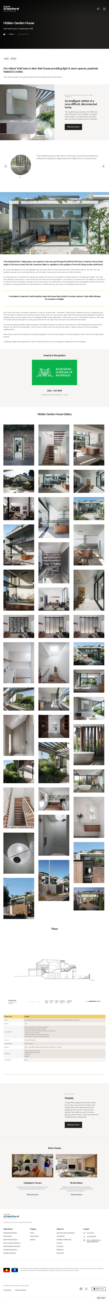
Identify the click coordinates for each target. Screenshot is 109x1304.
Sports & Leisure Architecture (11, 1243)
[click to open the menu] (104, 9)
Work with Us (60, 1253)
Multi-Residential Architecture (11, 1246)
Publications (60, 1249)
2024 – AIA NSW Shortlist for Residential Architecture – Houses (43, 1047)
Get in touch (90, 1233)
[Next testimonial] (103, 166)
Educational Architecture (10, 1239)
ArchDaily (27, 1054)
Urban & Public (7, 1236)
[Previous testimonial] (5, 166)
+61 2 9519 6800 (91, 1236)
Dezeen (27, 1056)
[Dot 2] (21, 177)
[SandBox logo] (11, 9)
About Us (60, 1229)
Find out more (32, 1195)
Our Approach (61, 1236)
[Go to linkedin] (81, 1289)
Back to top (100, 1289)
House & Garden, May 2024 (33, 1051)
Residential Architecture (10, 1233)
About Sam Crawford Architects (66, 1233)
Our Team (59, 1243)
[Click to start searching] (98, 9)
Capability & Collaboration (64, 1239)
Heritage (13, 58)
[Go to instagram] (86, 1289)
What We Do (8, 1229)
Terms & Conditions (20, 1290)
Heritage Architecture (9, 1253)
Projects (33, 1229)
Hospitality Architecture (10, 1249)
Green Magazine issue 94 (32, 1052)
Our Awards (60, 1246)
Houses (6, 58)
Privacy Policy (7, 1290)
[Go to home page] (4, 34)
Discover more (73, 127)
